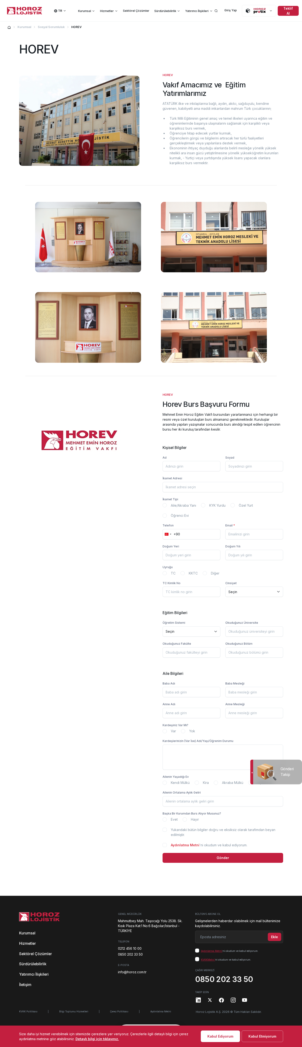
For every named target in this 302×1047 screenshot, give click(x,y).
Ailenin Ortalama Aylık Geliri (182, 792)
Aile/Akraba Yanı (183, 505)
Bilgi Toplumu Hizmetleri (73, 1011)
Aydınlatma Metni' (211, 951)
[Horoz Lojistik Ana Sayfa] (24, 11)
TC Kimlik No (171, 583)
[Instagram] (233, 1000)
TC (173, 573)
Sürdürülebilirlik (165, 11)
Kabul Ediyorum (220, 1036)
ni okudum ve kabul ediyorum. (229, 951)
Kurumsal (84, 11)
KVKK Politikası (28, 1011)
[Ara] (216, 11)
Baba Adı (169, 683)
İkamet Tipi (170, 499)
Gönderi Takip (287, 772)
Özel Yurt (246, 505)
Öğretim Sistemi (174, 622)
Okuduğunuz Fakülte (177, 643)
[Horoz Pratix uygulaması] (259, 10)
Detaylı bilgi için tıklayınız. (97, 1039)
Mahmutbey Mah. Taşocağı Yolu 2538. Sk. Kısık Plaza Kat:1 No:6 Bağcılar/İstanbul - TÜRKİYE (150, 926)
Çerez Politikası (119, 1011)
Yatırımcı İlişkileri (197, 11)
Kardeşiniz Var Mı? (175, 725)
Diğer (215, 573)
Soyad (229, 457)
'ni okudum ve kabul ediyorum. (209, 845)
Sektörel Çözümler (136, 10)
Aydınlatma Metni (185, 845)
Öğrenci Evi (180, 515)
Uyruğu (168, 567)
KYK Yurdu (217, 505)
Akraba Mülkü (232, 783)
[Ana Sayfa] (9, 27)
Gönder (223, 858)
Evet (174, 819)
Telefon (168, 525)
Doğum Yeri (171, 546)
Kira (206, 783)
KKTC (193, 573)
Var (173, 731)
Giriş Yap (230, 10)
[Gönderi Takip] (251, 772)
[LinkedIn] (198, 1000)
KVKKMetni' (208, 959)
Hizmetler (107, 11)
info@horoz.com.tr (132, 972)
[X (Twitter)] (210, 1000)
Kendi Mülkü (180, 783)
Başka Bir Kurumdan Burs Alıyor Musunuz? (192, 813)
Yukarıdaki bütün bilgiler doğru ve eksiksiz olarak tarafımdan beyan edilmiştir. (223, 832)
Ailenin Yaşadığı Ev (176, 776)
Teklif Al (288, 10)
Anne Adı (169, 704)
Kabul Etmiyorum (262, 1036)
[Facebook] (221, 1000)
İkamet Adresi (172, 478)
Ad (165, 457)
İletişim (25, 984)
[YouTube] (244, 1000)
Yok (192, 731)
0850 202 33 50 (130, 954)
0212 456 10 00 (130, 948)
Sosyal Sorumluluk (51, 27)
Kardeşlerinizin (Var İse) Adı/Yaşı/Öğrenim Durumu (198, 741)
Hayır (195, 819)
